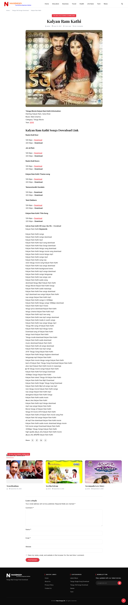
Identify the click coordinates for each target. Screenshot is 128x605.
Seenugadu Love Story (94, 486)
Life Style (90, 4)
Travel (74, 4)
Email (28, 538)
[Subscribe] (119, 583)
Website (28, 547)
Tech (98, 4)
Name (28, 529)
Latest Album (74, 578)
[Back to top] (123, 600)
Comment (30, 508)
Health (82, 4)
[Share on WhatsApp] (45, 440)
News (106, 4)
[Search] (122, 4)
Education (55, 4)
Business (65, 4)
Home (47, 4)
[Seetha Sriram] (64, 471)
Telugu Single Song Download (79, 581)
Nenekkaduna (13, 486)
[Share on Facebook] (37, 440)
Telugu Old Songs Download (20, 10)
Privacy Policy (49, 585)
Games (72, 588)
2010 (32, 122)
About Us (47, 581)
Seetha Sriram (52, 486)
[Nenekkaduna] (24, 471)
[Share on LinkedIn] (41, 440)
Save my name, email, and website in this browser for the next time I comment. (56, 555)
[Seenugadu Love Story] (103, 471)
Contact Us (48, 588)
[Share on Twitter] (32, 440)
